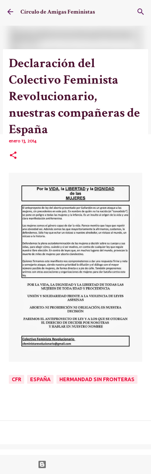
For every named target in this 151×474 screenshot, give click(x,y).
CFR (16, 379)
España (40, 379)
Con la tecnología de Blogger (80, 464)
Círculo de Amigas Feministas (58, 12)
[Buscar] (140, 12)
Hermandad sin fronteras (97, 379)
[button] (13, 156)
